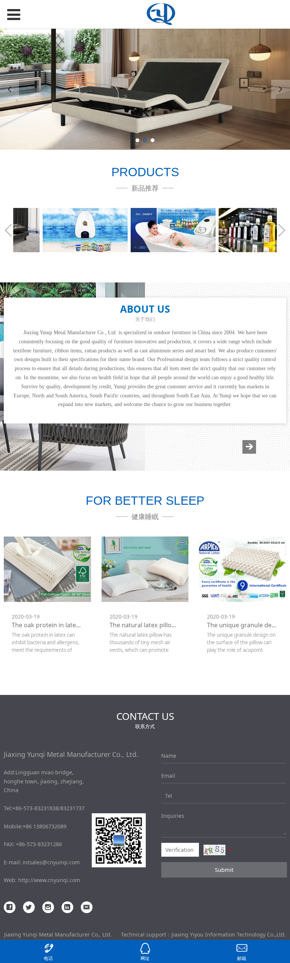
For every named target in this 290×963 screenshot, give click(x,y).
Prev (9, 89)
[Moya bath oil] (232, 230)
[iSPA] (57, 230)
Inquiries (166, 815)
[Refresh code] (214, 850)
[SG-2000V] (145, 230)
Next (280, 89)
